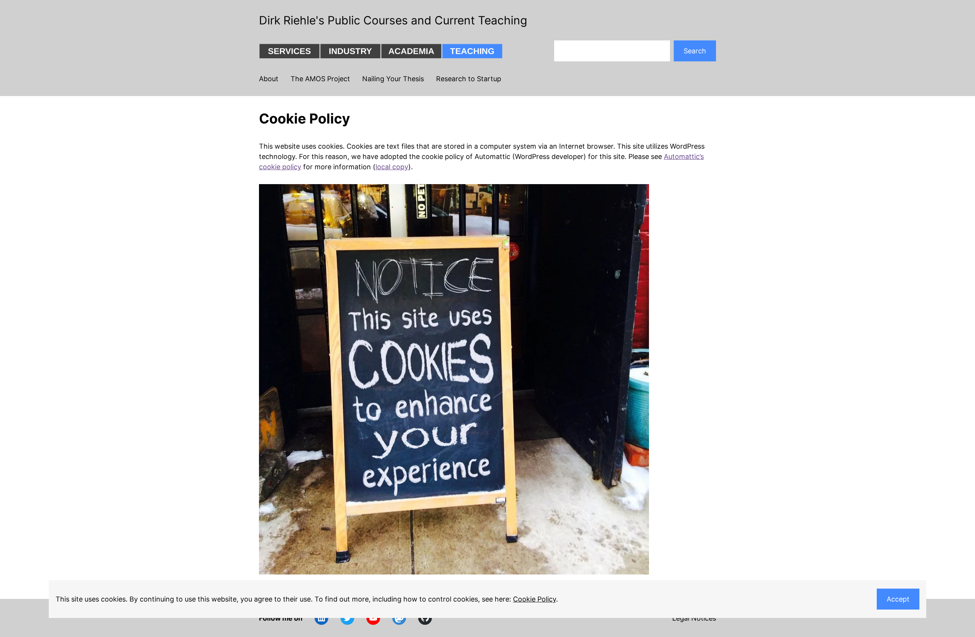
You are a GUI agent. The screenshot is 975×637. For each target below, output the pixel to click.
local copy (392, 167)
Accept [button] (898, 599)
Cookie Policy (534, 599)
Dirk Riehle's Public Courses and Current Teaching (393, 20)
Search (695, 51)
